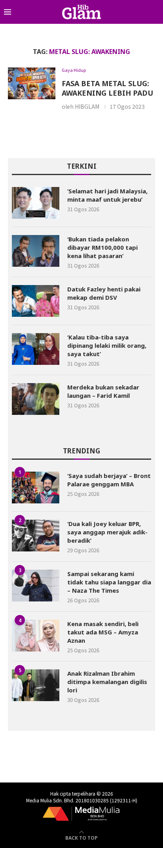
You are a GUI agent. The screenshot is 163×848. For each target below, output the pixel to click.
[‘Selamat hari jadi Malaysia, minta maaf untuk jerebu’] (35, 203)
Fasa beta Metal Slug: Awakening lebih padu (107, 88)
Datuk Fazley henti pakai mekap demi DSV (103, 293)
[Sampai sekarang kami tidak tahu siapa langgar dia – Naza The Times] (35, 585)
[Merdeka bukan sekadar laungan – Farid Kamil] (35, 399)
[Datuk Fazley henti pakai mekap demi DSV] (35, 301)
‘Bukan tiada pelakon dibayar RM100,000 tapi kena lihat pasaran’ (102, 247)
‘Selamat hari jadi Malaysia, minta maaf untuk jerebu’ (107, 195)
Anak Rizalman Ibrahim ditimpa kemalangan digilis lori (107, 681)
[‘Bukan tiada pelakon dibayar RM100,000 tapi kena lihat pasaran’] (35, 251)
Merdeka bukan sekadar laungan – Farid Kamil (103, 391)
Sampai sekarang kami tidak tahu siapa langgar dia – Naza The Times (109, 582)
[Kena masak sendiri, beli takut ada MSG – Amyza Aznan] (35, 635)
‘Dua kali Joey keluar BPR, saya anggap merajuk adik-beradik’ (107, 532)
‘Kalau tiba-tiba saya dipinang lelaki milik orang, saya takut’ (106, 345)
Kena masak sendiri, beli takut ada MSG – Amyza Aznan (102, 632)
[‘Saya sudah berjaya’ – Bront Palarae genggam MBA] (35, 487)
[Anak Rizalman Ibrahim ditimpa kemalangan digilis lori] (35, 685)
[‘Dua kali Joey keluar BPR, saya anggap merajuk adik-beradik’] (35, 535)
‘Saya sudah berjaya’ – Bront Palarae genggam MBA (109, 480)
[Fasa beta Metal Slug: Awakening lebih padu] (31, 83)
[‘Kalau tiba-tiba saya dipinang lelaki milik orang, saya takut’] (35, 349)
